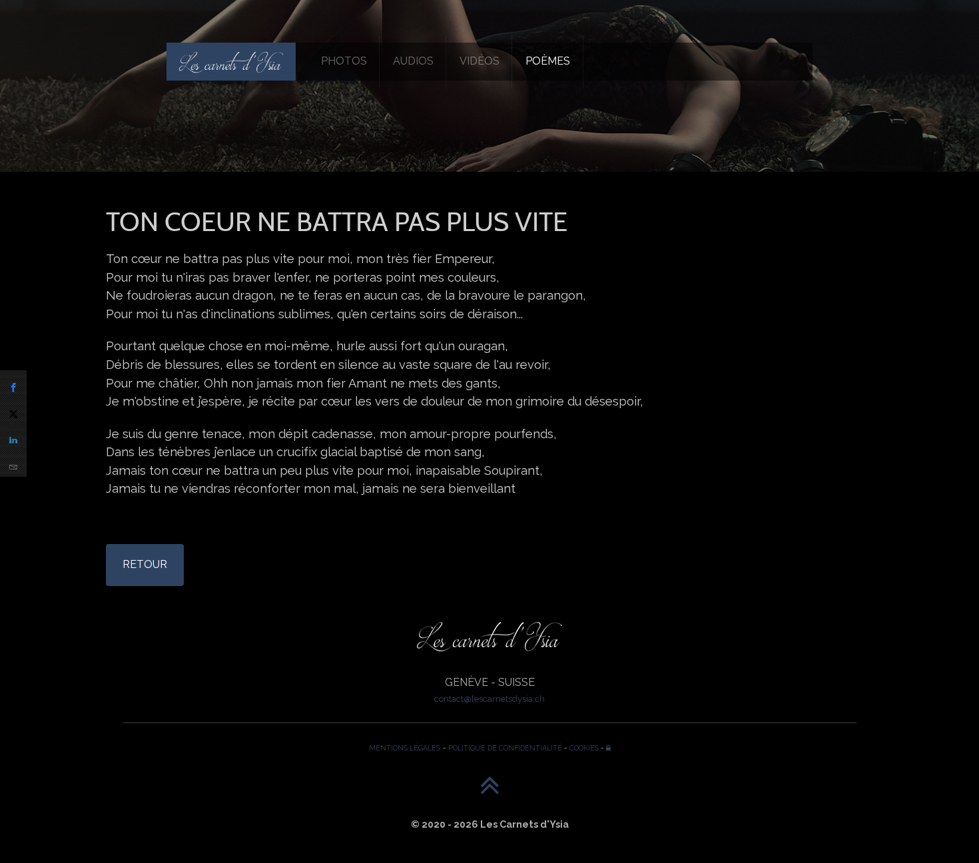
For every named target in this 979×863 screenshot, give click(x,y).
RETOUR (145, 564)
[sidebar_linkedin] (13, 437)
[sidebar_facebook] (13, 383)
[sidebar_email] (13, 463)
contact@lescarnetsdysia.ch (489, 698)
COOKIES (584, 748)
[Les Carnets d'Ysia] (231, 61)
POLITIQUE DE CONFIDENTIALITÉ (505, 748)
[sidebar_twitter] (13, 410)
